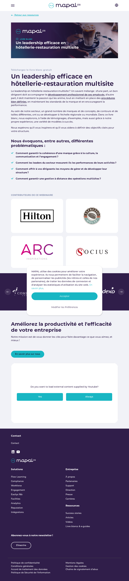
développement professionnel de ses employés (76, 95)
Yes (40, 397)
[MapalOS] (65, 5)
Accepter (65, 296)
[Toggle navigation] (12, 5)
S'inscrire (21, 545)
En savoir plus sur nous (27, 354)
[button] (8, 292)
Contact (16, 435)
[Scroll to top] (122, 574)
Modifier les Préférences (64, 307)
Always (89, 397)
